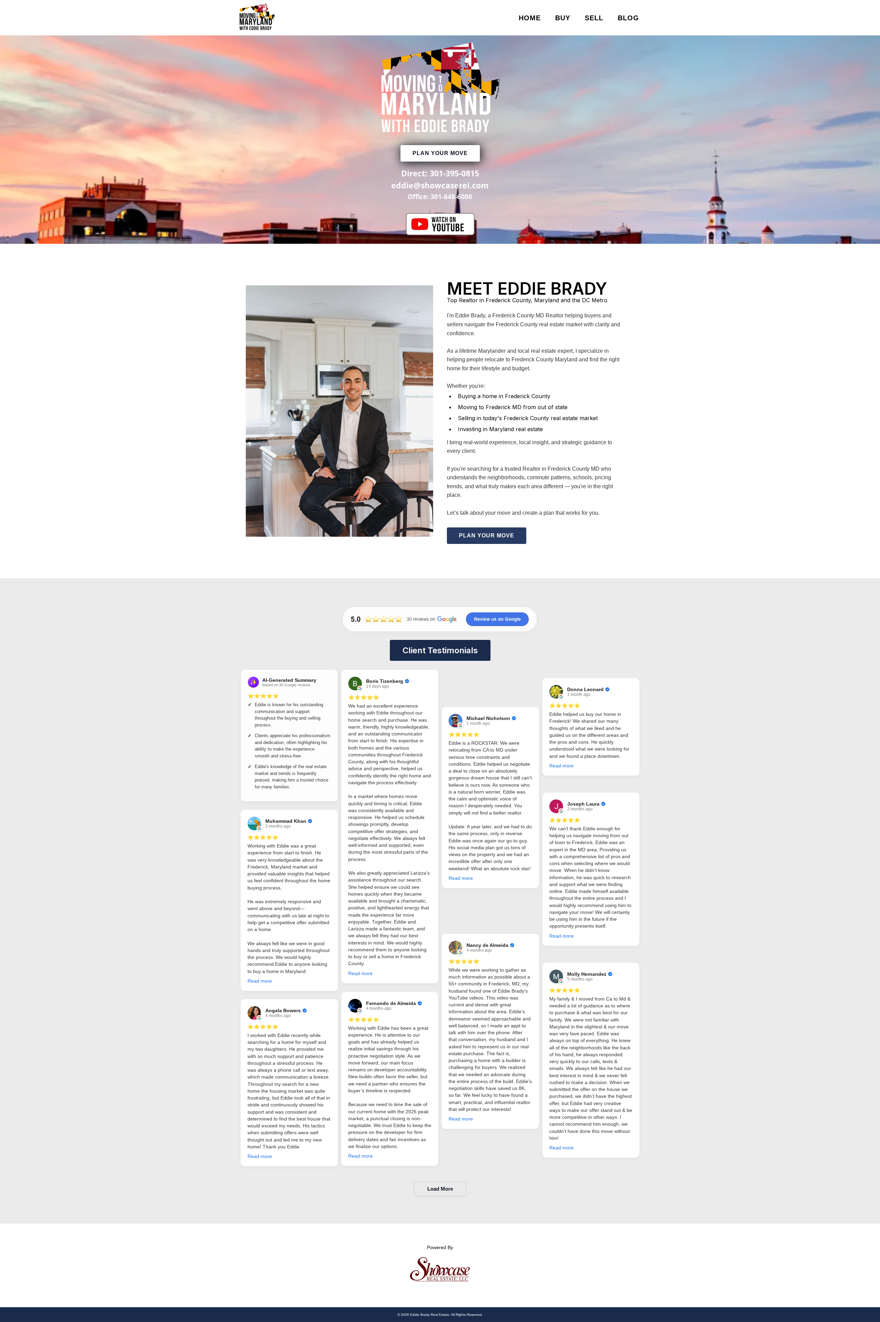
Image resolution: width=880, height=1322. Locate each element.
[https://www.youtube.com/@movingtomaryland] (440, 224)
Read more (260, 981)
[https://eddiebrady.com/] (257, 17)
